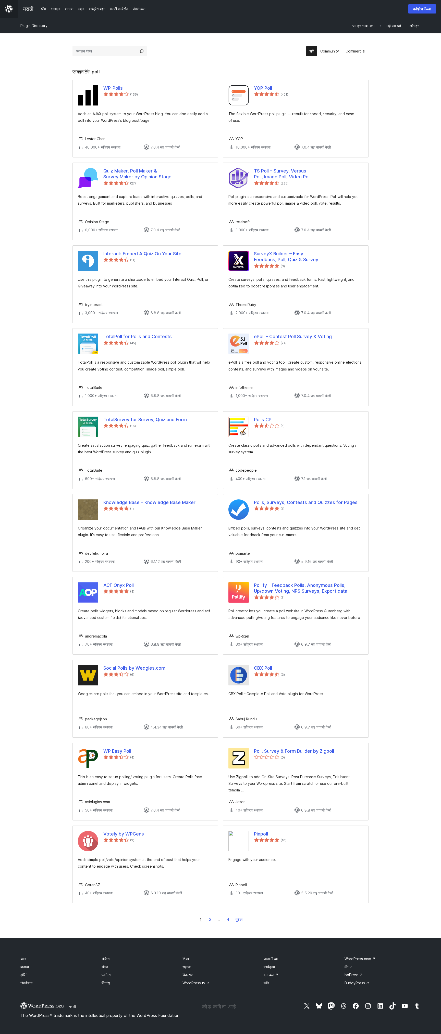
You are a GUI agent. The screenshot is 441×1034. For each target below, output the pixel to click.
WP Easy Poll (117, 751)
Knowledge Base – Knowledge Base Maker (149, 502)
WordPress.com (360, 959)
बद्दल (23, 959)
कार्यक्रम (269, 967)
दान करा (271, 975)
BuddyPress (357, 983)
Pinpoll (261, 834)
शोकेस (105, 959)
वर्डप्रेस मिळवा (422, 9)
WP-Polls (113, 88)
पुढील (239, 919)
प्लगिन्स (106, 975)
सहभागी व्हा (271, 959)
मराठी (72, 1006)
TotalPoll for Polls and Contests (137, 336)
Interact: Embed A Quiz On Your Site (142, 253)
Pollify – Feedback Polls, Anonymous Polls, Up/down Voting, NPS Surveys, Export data (300, 588)
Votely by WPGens (123, 834)
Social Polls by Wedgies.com (134, 668)
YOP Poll (263, 88)
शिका (185, 959)
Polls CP (263, 419)
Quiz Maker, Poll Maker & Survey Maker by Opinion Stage (137, 173)
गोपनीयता (26, 983)
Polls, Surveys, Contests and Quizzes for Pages (306, 502)
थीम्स (105, 967)
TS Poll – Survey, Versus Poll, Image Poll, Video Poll (282, 173)
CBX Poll (263, 668)
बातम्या (24, 967)
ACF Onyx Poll (118, 585)
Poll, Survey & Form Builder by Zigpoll (294, 751)
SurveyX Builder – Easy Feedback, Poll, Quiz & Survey (286, 256)
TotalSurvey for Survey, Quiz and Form (145, 419)
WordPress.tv (196, 983)
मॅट (349, 967)
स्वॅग (266, 983)
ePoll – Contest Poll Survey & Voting (293, 336)
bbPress (354, 975)
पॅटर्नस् (106, 983)
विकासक (187, 975)
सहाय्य (186, 967)
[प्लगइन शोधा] (142, 51)
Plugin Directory (33, 25)
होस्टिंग (24, 975)
